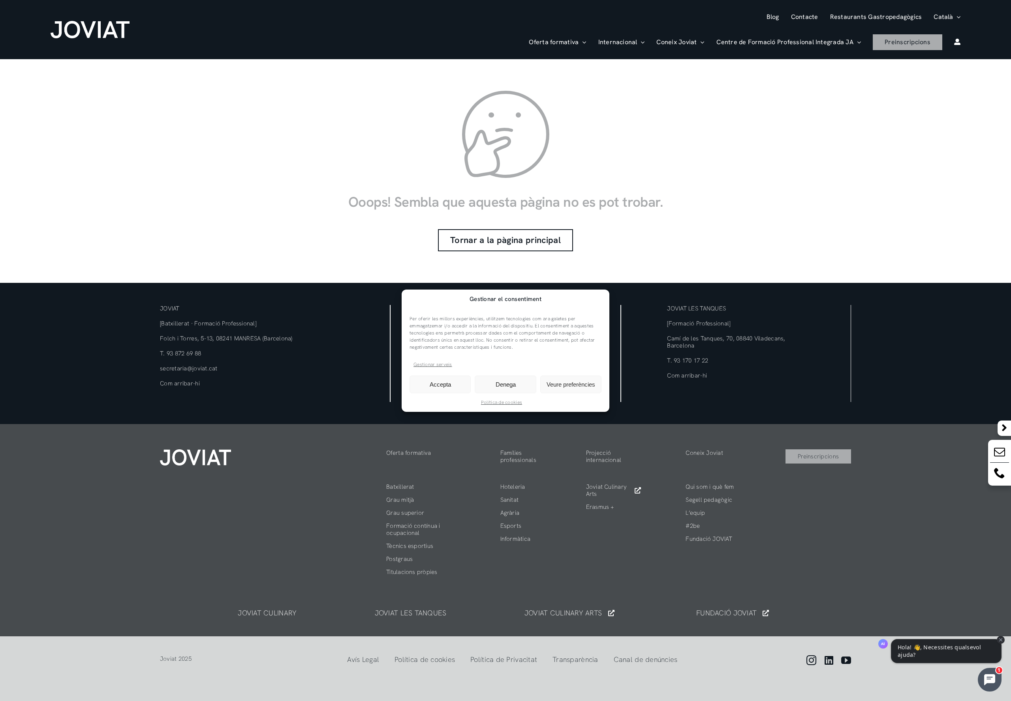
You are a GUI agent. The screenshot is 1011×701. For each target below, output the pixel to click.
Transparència (575, 659)
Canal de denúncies (646, 659)
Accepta (440, 384)
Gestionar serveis (432, 364)
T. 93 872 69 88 (180, 353)
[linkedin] (829, 660)
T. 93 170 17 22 (687, 361)
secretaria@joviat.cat (189, 368)
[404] (195, 452)
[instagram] (811, 660)
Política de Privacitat (503, 659)
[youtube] (846, 660)
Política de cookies (501, 402)
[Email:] (999, 453)
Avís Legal (363, 659)
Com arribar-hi (180, 383)
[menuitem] (947, 17)
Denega (506, 384)
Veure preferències (571, 384)
